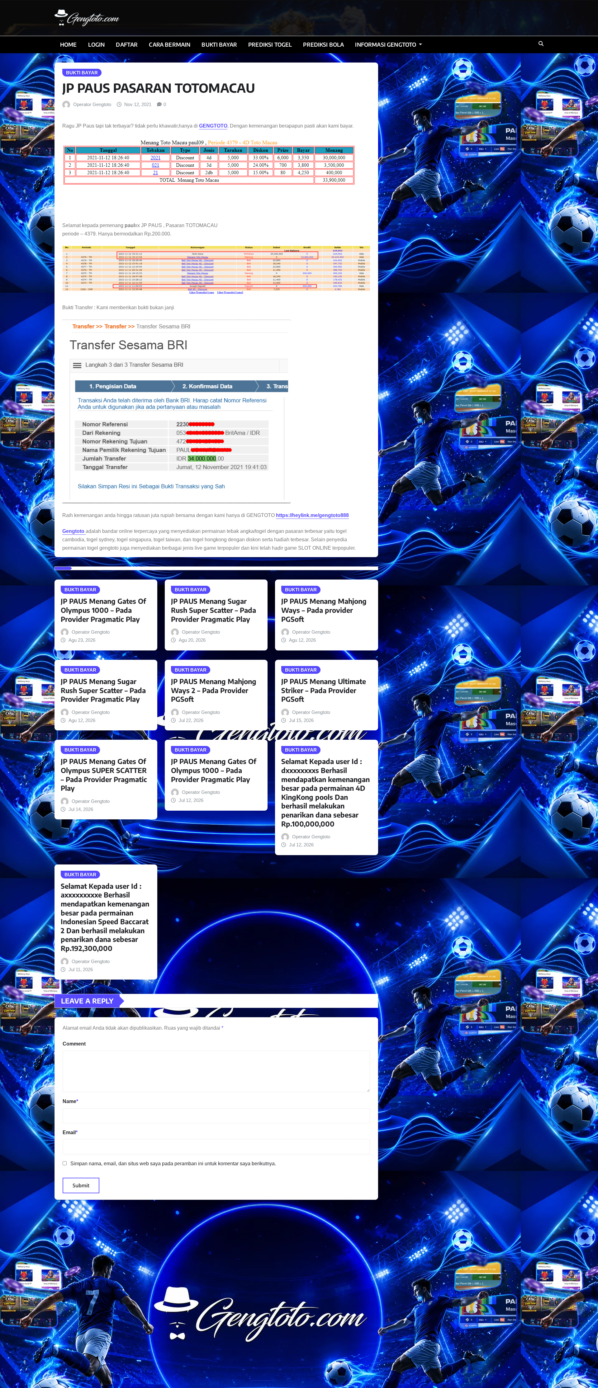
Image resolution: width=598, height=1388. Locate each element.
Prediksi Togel (270, 44)
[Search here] (541, 43)
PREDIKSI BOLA (323, 44)
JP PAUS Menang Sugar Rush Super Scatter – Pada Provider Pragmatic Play (213, 610)
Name (70, 1101)
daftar (127, 44)
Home (68, 44)
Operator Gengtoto (92, 104)
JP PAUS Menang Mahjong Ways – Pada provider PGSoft (324, 610)
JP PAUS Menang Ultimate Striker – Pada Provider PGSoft (323, 690)
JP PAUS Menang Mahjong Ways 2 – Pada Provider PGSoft (213, 690)
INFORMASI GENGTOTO (386, 44)
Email (70, 1132)
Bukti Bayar (219, 44)
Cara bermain (169, 44)
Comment (74, 1043)
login (96, 44)
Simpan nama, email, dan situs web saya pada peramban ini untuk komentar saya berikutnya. (173, 1163)
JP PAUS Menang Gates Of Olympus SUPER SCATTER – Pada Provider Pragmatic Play (104, 774)
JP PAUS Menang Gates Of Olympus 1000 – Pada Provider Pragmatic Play (103, 610)
